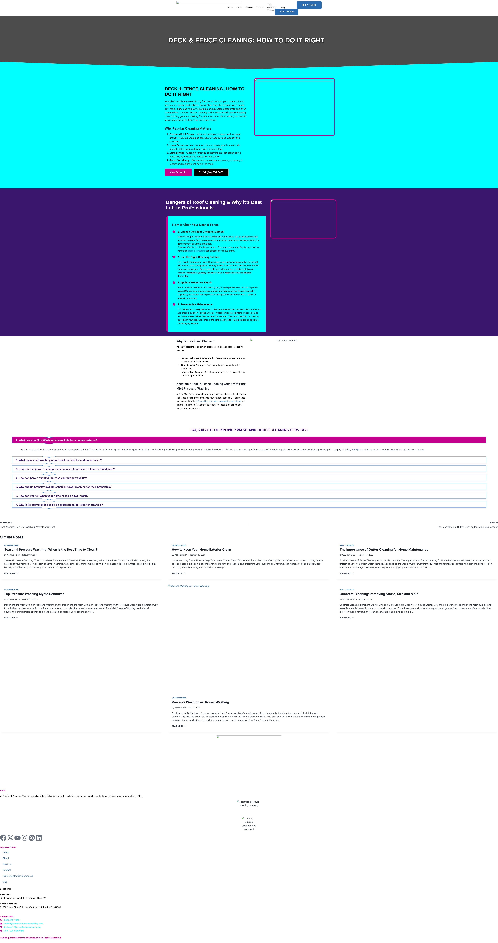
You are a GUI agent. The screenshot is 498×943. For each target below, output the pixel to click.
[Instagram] (24, 837)
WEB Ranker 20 (13, 555)
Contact (260, 7)
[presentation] (249, 638)
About (6, 858)
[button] (249, 440)
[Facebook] (3, 837)
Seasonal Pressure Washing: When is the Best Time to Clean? (50, 549)
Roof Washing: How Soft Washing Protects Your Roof (27, 524)
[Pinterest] (32, 837)
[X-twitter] (10, 837)
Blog (5, 882)
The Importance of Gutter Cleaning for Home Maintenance (467, 524)
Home (6, 852)
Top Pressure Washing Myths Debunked (34, 594)
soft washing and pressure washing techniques (218, 401)
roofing (355, 449)
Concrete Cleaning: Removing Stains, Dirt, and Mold (379, 594)
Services (249, 7)
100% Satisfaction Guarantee (272, 8)
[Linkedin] (39, 837)
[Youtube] (17, 837)
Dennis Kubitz (180, 708)
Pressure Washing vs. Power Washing (200, 702)
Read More (11, 573)
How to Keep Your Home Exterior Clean (201, 549)
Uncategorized (11, 545)
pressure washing (196, 250)
